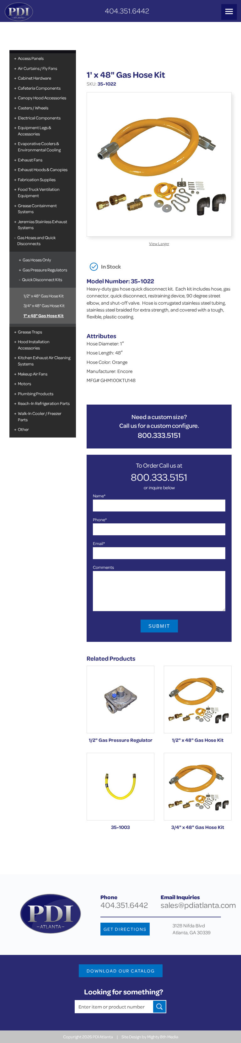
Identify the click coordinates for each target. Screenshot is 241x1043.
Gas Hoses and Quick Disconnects (36, 240)
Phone (100, 519)
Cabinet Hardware (34, 78)
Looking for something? (123, 992)
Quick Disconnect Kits (42, 279)
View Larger (159, 243)
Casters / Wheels (33, 108)
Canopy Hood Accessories (42, 98)
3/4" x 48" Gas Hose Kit (44, 305)
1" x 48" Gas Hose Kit (44, 315)
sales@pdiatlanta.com (198, 904)
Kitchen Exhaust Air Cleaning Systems (44, 360)
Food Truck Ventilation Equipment (39, 192)
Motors (24, 383)
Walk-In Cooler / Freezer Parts (40, 416)
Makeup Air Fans (32, 374)
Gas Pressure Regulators (45, 270)
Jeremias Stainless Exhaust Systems (42, 224)
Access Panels (31, 58)
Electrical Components (39, 118)
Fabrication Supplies (37, 179)
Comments (103, 567)
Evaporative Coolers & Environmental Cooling (39, 146)
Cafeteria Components (39, 88)
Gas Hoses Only (37, 260)
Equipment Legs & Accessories (34, 130)
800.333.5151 (159, 435)
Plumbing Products (35, 393)
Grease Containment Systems (37, 208)
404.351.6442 (127, 11)
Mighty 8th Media (162, 1037)
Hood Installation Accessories (34, 344)
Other (23, 429)
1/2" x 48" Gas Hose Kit (44, 296)
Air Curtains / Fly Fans (37, 68)
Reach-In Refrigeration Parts (44, 403)
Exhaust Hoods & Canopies (42, 169)
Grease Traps (30, 332)
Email (99, 543)
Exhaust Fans (30, 160)
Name (99, 496)
